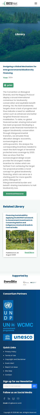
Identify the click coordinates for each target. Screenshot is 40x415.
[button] (35, 3)
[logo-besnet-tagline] (9, 3)
